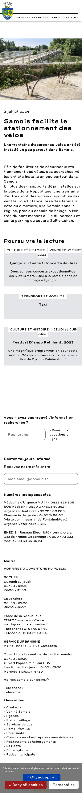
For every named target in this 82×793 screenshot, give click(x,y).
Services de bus (19, 724)
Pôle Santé (15, 733)
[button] (69, 8)
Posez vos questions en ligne (60, 434)
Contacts (14, 707)
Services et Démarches (32, 17)
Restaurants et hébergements (31, 742)
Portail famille (18, 729)
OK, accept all (43, 777)
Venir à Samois (18, 712)
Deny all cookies (27, 785)
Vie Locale (71, 17)
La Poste (13, 746)
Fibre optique (17, 750)
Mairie (55, 17)
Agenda (12, 716)
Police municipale (20, 754)
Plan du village (18, 720)
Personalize (64, 785)
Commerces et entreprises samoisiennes (40, 737)
